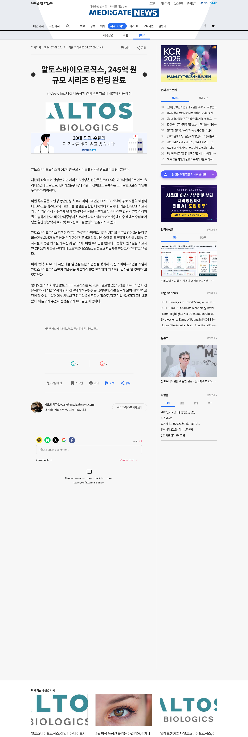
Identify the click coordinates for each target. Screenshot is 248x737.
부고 (210, 403)
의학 (102, 26)
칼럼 (175, 237)
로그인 (152, 3)
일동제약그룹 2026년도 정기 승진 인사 (180, 424)
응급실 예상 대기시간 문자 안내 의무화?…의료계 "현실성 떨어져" (192, 148)
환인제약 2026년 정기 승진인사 (177, 429)
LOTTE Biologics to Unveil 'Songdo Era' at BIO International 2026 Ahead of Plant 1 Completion (189, 302)
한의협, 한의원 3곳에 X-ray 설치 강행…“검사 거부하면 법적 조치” (192, 130)
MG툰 (203, 237)
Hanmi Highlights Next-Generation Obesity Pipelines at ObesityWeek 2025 (189, 314)
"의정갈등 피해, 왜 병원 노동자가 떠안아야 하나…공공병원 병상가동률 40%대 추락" (192, 159)
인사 (167, 403)
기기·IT (133, 26)
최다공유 (203, 98)
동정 (196, 403)
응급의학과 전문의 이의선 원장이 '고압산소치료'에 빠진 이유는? (192, 113)
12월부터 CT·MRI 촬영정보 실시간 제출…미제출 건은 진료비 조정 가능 (192, 124)
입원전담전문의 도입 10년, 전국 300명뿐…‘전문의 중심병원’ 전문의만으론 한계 (192, 142)
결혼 (182, 403)
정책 (92, 26)
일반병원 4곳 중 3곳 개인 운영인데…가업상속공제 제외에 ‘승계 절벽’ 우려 (192, 153)
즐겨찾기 (191, 3)
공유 (143, 48)
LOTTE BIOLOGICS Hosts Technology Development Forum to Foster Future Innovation (189, 308)
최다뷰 (174, 98)
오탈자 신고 (57, 383)
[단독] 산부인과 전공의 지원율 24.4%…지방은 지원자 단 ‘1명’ (192, 107)
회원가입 (165, 3)
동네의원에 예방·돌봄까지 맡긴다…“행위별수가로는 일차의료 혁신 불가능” (192, 136)
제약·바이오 (117, 26)
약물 (125, 35)
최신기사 (54, 26)
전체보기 (211, 229)
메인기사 (38, 26)
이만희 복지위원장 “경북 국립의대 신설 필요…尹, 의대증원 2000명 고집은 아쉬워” (192, 118)
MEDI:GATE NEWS (124, 11)
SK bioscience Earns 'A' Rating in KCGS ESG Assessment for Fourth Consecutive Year (189, 319)
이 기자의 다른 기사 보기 (129, 407)
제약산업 (108, 35)
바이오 (141, 35)
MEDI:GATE (209, 3)
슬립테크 (163, 26)
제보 (127, 48)
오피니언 (148, 26)
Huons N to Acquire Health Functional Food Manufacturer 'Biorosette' (189, 325)
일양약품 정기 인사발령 (173, 435)
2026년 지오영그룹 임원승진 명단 (178, 412)
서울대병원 (166, 418)
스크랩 (79, 383)
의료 (82, 26)
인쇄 (96, 383)
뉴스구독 (178, 3)
